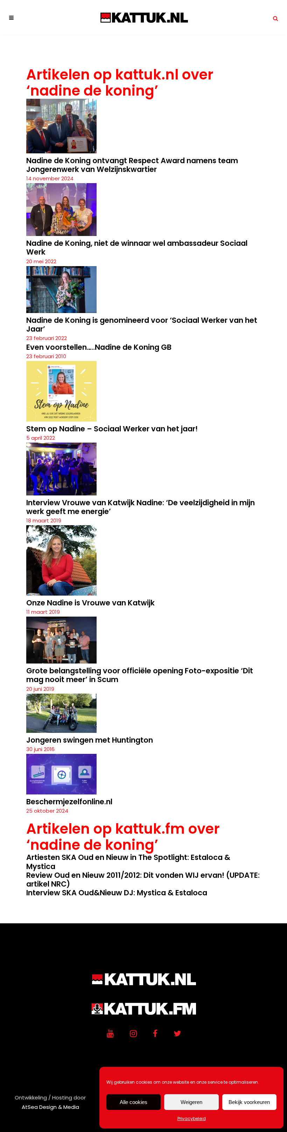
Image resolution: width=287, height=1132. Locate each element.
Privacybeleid (191, 1118)
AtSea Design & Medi (49, 1107)
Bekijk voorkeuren (249, 1102)
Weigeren (191, 1102)
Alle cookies (133, 1102)
